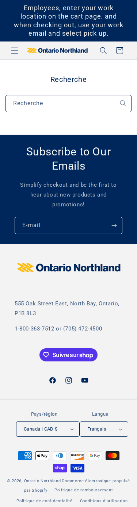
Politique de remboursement (83, 490)
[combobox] (68, 103)
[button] (15, 51)
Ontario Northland (42, 481)
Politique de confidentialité (44, 501)
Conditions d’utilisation (104, 501)
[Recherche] (123, 103)
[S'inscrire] (114, 225)
